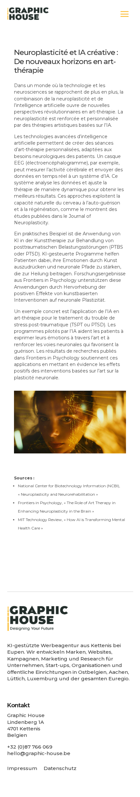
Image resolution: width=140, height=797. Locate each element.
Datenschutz (60, 768)
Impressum (22, 768)
